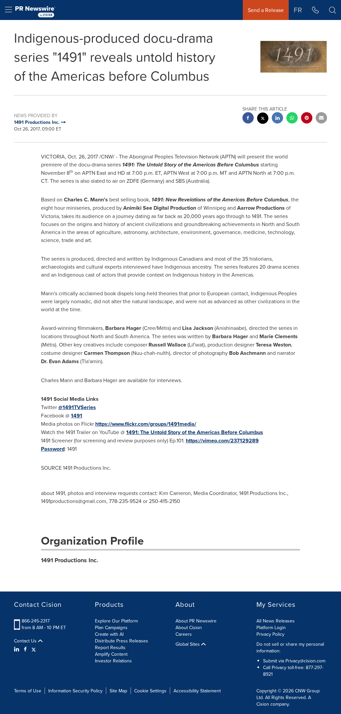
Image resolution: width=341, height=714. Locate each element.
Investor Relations (113, 660)
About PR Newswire (195, 620)
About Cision (188, 627)
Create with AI (109, 634)
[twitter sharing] (262, 119)
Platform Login (271, 627)
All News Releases (275, 620)
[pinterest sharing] (306, 118)
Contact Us (26, 640)
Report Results (110, 647)
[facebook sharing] (248, 118)
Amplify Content (111, 654)
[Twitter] (34, 649)
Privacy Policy (270, 634)
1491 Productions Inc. (69, 560)
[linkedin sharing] (277, 118)
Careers (183, 634)
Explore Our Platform (116, 620)
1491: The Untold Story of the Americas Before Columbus (194, 432)
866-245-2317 (36, 620)
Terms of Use (27, 690)
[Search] (332, 10)
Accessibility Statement (197, 690)
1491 (76, 415)
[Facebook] (25, 649)
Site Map (118, 690)
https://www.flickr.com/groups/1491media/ (145, 424)
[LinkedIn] (17, 649)
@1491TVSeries (77, 407)
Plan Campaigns (111, 627)
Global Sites (188, 644)
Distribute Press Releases (121, 640)
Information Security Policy (75, 690)
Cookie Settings (150, 690)
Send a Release (266, 10)
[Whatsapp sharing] (292, 118)
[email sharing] (321, 118)
